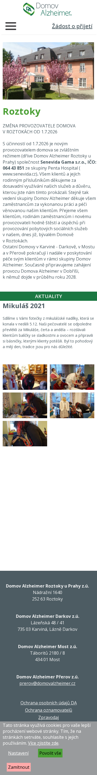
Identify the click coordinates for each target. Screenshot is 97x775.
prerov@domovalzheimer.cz (47, 683)
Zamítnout (18, 767)
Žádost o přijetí (72, 26)
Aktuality (48, 296)
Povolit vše (50, 753)
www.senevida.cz (19, 174)
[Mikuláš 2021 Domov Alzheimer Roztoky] (25, 377)
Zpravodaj (48, 717)
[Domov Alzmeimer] (47, 9)
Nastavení (18, 753)
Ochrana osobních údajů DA (48, 703)
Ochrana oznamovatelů (48, 710)
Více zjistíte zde (43, 743)
